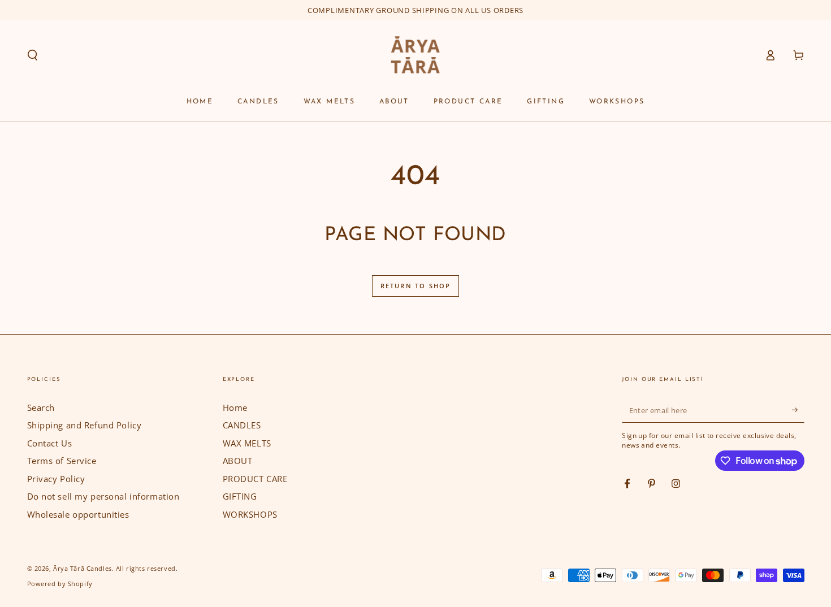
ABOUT (238, 460)
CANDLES (242, 425)
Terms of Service (62, 460)
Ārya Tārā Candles (82, 568)
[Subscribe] (798, 410)
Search (41, 407)
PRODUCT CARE (255, 478)
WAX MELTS (247, 443)
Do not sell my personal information (103, 496)
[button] (32, 55)
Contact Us (49, 443)
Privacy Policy (56, 478)
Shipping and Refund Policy (84, 425)
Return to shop (415, 285)
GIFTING (240, 496)
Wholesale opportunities (78, 514)
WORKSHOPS (250, 514)
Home (235, 407)
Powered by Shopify (60, 583)
